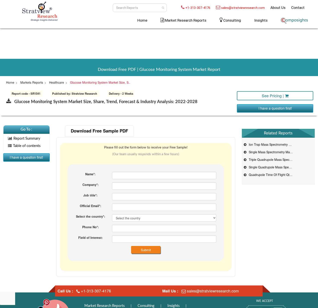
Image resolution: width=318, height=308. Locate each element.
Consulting (232, 20)
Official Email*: (90, 206)
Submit (146, 249)
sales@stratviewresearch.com (243, 8)
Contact (298, 7)
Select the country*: (90, 216)
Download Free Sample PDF (99, 131)
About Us (278, 7)
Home (142, 20)
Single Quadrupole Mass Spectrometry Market (279, 167)
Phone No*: (90, 227)
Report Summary (26, 138)
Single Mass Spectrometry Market (271, 152)
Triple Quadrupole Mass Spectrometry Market (279, 159)
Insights (261, 20)
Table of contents (26, 146)
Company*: (90, 184)
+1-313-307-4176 (197, 8)
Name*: (90, 174)
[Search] (163, 7)
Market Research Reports (104, 306)
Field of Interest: (90, 237)
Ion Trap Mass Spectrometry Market (272, 144)
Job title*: (90, 195)
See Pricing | (273, 95)
